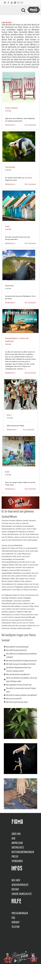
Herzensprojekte (20, 884)
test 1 (9, 415)
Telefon (15, 926)
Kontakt (16, 922)
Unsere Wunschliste (22, 894)
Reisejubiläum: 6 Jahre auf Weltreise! (16, 339)
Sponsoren (17, 861)
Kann (7, 226)
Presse (15, 856)
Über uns (16, 834)
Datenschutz (18, 847)
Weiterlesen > (10, 125)
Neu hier (16, 880)
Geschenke (10, 167)
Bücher (15, 889)
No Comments (30, 125)
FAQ (13, 917)
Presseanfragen (20, 913)
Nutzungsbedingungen (23, 852)
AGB (13, 838)
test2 (7, 472)
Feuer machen (11, 108)
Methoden (9, 286)
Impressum (17, 843)
